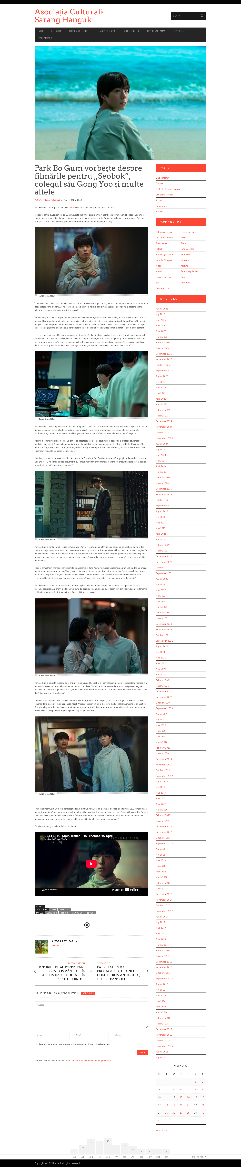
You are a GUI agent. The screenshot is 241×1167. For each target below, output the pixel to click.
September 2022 (164, 573)
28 (188, 1112)
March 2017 (162, 944)
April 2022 (161, 601)
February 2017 (163, 950)
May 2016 (161, 1001)
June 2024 (161, 454)
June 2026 (161, 319)
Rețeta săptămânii (157, 31)
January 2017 (162, 956)
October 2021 (163, 635)
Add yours (88, 993)
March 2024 (162, 471)
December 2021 (164, 623)
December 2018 (164, 826)
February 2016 (163, 1017)
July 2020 (160, 719)
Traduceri (185, 282)
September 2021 (164, 640)
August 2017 (162, 916)
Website (55, 945)
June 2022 (161, 590)
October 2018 (163, 837)
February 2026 (163, 342)
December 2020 (164, 691)
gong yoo (52, 913)
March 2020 (162, 742)
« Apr (158, 1130)
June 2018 (161, 860)
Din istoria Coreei (164, 194)
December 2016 (164, 961)
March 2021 (162, 674)
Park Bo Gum (77, 913)
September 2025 (164, 370)
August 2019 (162, 781)
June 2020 (161, 725)
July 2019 (160, 787)
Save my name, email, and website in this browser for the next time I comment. (75, 1044)
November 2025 (164, 359)
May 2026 (161, 325)
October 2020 (163, 702)
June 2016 (161, 995)
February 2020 (163, 747)
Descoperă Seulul (106, 31)
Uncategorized (163, 288)
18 (166, 1105)
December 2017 (164, 894)
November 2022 (164, 561)
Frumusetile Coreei (79, 31)
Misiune (159, 211)
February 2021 (163, 680)
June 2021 (161, 657)
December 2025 (164, 353)
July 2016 (160, 989)
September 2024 (164, 438)
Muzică (159, 271)
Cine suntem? (162, 177)
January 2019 (162, 821)
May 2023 (161, 528)
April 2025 (161, 398)
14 (188, 1097)
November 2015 (164, 1034)
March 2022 (162, 607)
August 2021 (162, 646)
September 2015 (164, 1046)
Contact (159, 183)
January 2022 (162, 618)
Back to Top (197, 1157)
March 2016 (162, 1012)
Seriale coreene (164, 277)
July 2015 (160, 1057)
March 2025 (162, 404)
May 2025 (161, 393)
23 (202, 1105)
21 (188, 1105)
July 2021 (160, 652)
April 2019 (161, 804)
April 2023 (161, 533)
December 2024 (164, 421)
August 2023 (162, 511)
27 (181, 1112)
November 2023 (164, 494)
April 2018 (161, 871)
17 (159, 1105)
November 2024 (164, 426)
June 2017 (161, 927)
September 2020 (164, 708)
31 (159, 1120)
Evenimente (180, 31)
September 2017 (164, 910)
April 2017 (161, 939)
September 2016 (164, 978)
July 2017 (160, 922)
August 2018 (162, 849)
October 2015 (163, 1040)
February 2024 (163, 477)
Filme (53, 909)
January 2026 (162, 348)
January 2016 (162, 1023)
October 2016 (163, 972)
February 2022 (163, 612)
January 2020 (162, 753)
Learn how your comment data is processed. (91, 1060)
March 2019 (162, 809)
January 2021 (162, 685)
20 (181, 1105)
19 (173, 1105)
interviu (72, 207)
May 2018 (161, 865)
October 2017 (163, 905)
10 (159, 1097)
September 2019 (164, 775)
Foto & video (187, 248)
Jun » (164, 1130)
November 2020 (164, 697)
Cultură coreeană (164, 232)
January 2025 (162, 415)
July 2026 (160, 314)
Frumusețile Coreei (165, 254)
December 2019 (164, 759)
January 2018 (162, 888)
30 (202, 1112)
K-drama (185, 260)
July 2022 (160, 584)
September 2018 (164, 843)
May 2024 (161, 460)
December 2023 (164, 488)
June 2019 (161, 792)
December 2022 (164, 556)
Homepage (161, 205)
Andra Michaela (47, 199)
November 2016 (164, 967)
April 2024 (161, 466)
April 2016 (161, 1006)
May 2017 (161, 933)
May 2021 (161, 663)
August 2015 (162, 1051)
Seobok (91, 913)
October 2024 (163, 432)
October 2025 (163, 365)
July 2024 (160, 449)
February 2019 (163, 815)
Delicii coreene (131, 31)
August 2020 (162, 714)
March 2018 (162, 877)
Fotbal (159, 248)
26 (173, 1112)
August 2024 (162, 443)
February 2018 (163, 882)
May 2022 (161, 595)
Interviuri (56, 31)
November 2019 (164, 764)
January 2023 (162, 550)
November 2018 (164, 832)
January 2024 (162, 483)
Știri (41, 31)
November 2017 (164, 899)
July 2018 (160, 854)
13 (181, 1097)
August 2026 (162, 308)
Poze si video (45, 38)
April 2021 (161, 668)
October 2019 (163, 770)
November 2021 (164, 629)
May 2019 (161, 798)
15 (195, 1097)
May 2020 (161, 730)
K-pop (159, 265)
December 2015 (164, 1029)
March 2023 (162, 539)
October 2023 (163, 500)
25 (166, 1112)
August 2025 (162, 376)
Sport (183, 277)
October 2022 (163, 567)
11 (166, 1097)
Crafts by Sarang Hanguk (168, 189)
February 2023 (163, 545)
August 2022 (162, 578)
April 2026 (161, 331)
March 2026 (162, 336)
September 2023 (164, 505)
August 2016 (162, 984)
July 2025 (160, 381)
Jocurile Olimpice (164, 260)
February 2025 (163, 409)
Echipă (159, 200)
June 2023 (161, 522)
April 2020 (161, 736)
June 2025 (161, 387)
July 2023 (160, 516)
